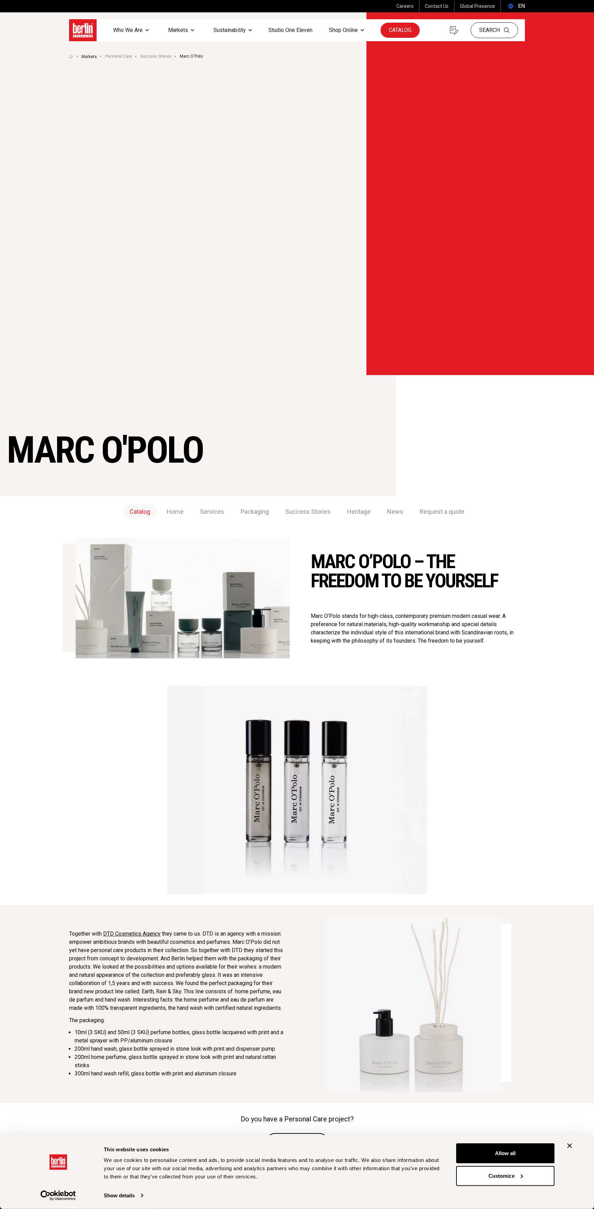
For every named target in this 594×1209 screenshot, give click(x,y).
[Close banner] (569, 1145)
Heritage (359, 511)
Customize (501, 1175)
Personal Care (118, 56)
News (395, 511)
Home (175, 511)
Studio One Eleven (290, 30)
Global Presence (477, 6)
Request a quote (442, 511)
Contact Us (437, 6)
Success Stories (156, 56)
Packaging (255, 511)
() (515, 6)
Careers (405, 6)
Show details (119, 1195)
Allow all (505, 1153)
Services (212, 511)
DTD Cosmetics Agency (132, 933)
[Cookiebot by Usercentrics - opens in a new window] (58, 1195)
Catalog (400, 30)
